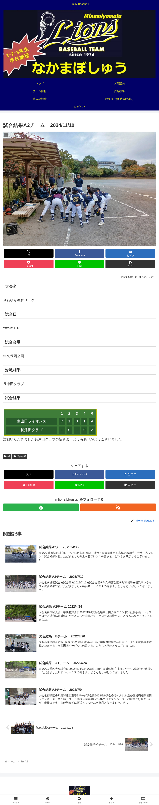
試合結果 (21, 456)
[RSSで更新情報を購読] (118, 507)
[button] (130, 264)
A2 (8, 456)
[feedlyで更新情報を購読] (41, 507)
